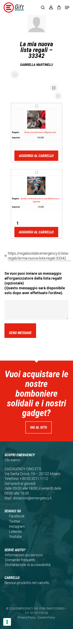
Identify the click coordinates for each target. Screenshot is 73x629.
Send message (20, 333)
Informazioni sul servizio (24, 555)
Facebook (17, 516)
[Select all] (15, 74)
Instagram (17, 526)
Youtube (15, 536)
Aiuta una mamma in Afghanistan (40, 132)
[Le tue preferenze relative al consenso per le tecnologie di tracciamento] (7, 622)
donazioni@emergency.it (32, 498)
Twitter (14, 521)
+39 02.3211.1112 (33, 478)
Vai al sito (38, 427)
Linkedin (15, 531)
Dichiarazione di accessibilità (27, 565)
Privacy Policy (27, 617)
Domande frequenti (20, 560)
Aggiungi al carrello (36, 156)
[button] (67, 7)
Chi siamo (12, 460)
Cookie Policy (46, 617)
